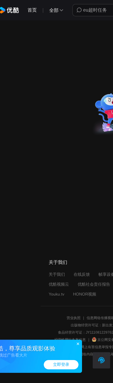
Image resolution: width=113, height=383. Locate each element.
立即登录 (61, 364)
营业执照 (74, 318)
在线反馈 (82, 274)
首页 (32, 10)
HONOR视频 (84, 294)
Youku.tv (56, 294)
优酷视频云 (59, 284)
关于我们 (57, 274)
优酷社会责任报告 (94, 284)
